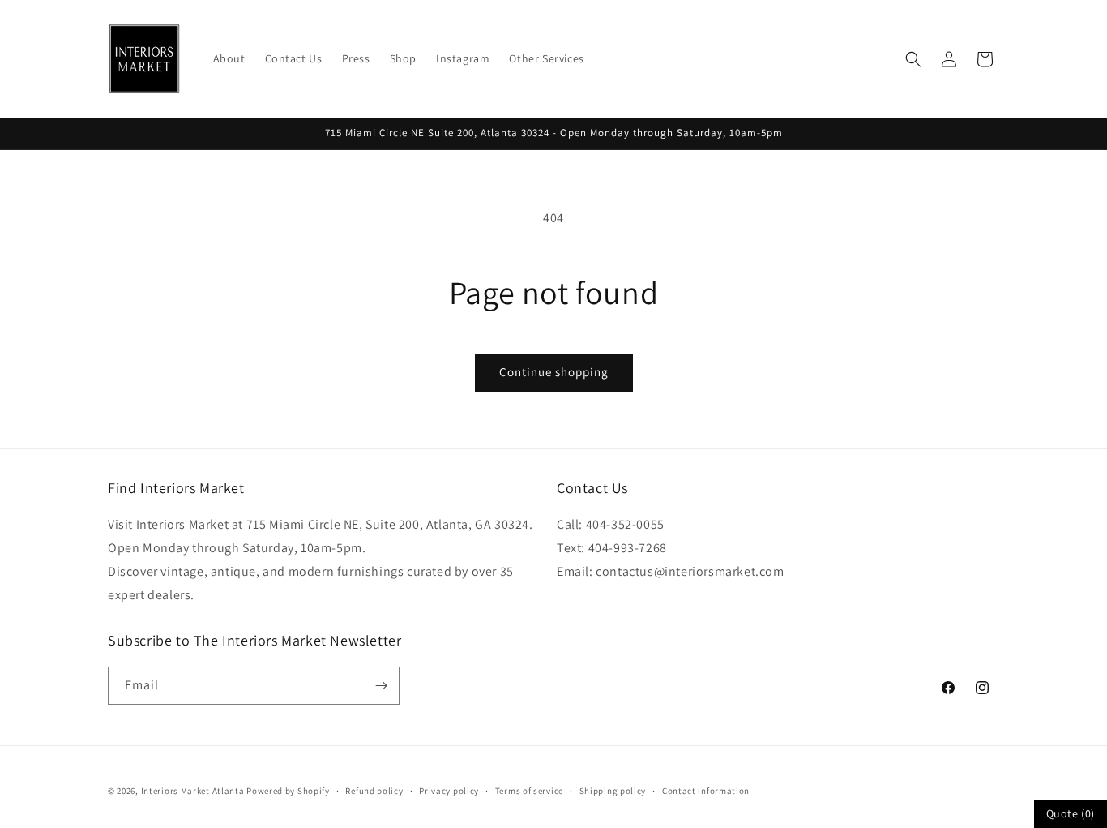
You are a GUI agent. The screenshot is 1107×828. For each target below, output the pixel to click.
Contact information (706, 790)
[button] (913, 59)
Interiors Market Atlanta (193, 790)
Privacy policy (449, 790)
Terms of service (529, 790)
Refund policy (374, 790)
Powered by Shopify (288, 790)
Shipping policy (613, 790)
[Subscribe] (381, 686)
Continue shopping (554, 372)
